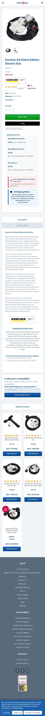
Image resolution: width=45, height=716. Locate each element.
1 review (21, 86)
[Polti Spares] (22, 679)
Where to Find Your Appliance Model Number (22, 573)
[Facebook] (17, 671)
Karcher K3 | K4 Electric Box (33, 439)
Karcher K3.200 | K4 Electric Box (11, 484)
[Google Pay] (22, 123)
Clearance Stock (22, 647)
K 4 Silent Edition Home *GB (17, 361)
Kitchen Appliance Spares (22, 629)
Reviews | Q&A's (22, 225)
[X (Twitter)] (22, 671)
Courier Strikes (22, 569)
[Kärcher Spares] (22, 688)
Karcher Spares (22, 622)
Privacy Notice (22, 595)
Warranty (22, 576)
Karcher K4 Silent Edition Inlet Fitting (12, 439)
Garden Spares (23, 640)
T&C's (22, 591)
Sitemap (22, 606)
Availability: (9, 100)
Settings (6, 713)
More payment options (14, 128)
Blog (22, 602)
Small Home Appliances (22, 625)
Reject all (17, 713)
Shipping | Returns (22, 587)
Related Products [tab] (22, 407)
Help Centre (22, 598)
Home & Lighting (22, 633)
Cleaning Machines (22, 618)
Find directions (21, 663)
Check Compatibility (22, 395)
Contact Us (22, 580)
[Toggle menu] (3, 3)
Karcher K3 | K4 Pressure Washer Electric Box (11, 530)
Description (22, 220)
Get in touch (23, 660)
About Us (22, 584)
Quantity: (8, 106)
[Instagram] (27, 671)
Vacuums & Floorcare (22, 636)
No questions (32, 86)
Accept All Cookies (32, 713)
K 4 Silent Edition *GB (14, 358)
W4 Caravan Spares (22, 644)
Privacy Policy (18, 708)
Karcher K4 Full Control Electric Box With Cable (33, 484)
